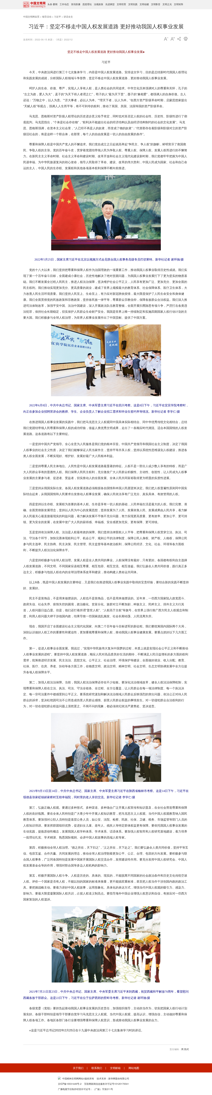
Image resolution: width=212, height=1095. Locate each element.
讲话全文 (68, 16)
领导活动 (46, 16)
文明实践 (132, 4)
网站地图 (134, 1068)
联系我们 (96, 1068)
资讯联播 (75, 4)
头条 (50, 4)
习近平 (57, 16)
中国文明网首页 (31, 16)
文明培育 (121, 4)
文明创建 (144, 4)
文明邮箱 (115, 1068)
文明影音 (155, 4)
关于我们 (78, 1068)
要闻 (55, 4)
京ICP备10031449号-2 (69, 1083)
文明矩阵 (178, 4)
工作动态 (64, 4)
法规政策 (98, 4)
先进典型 (110, 4)
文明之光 (167, 4)
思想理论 (87, 4)
